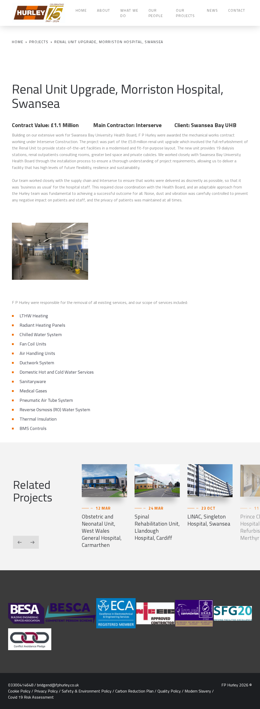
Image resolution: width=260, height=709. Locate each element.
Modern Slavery (198, 691)
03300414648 (20, 685)
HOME (81, 10)
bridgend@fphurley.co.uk (58, 685)
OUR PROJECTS (185, 13)
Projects (38, 41)
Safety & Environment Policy (86, 691)
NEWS (212, 10)
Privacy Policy (46, 691)
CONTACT (236, 10)
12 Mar (103, 508)
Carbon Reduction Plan (134, 691)
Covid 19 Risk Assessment (31, 697)
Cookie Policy (19, 691)
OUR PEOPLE (156, 13)
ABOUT (103, 10)
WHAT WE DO (129, 13)
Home (17, 41)
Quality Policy (169, 691)
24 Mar (156, 508)
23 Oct (208, 508)
